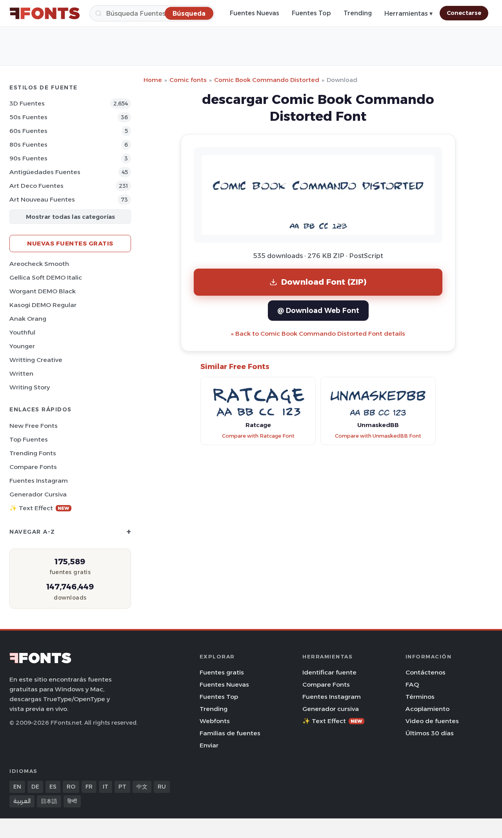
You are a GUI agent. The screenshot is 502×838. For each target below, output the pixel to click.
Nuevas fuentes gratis (70, 243)
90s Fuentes (28, 158)
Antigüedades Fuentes (44, 172)
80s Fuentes (28, 144)
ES (52, 786)
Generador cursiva (38, 494)
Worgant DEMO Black (42, 291)
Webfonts (215, 721)
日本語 (49, 801)
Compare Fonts (33, 467)
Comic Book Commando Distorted (266, 80)
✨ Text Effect (39, 508)
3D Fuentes (27, 103)
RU (162, 786)
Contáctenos (426, 672)
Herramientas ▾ (408, 13)
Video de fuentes (432, 721)
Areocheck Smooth (39, 263)
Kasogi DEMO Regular (42, 305)
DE (35, 786)
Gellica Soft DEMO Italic (45, 277)
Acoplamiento (427, 709)
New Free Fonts (33, 425)
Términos (420, 696)
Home (153, 80)
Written (21, 373)
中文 (141, 786)
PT (122, 786)
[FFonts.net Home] (44, 13)
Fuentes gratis (222, 672)
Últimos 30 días (430, 733)
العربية (22, 801)
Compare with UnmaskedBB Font (378, 436)
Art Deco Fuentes (36, 185)
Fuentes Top (311, 13)
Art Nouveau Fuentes (42, 199)
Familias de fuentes (230, 733)
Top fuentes (28, 439)
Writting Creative (35, 360)
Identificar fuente (329, 672)
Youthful (22, 332)
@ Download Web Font (318, 310)
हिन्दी (72, 801)
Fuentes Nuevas (254, 13)
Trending (358, 13)
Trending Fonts (32, 453)
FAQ (412, 684)
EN (17, 786)
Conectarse (464, 12)
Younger (22, 346)
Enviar (209, 745)
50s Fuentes (28, 117)
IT (105, 786)
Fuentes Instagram (38, 480)
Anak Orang (27, 318)
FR (89, 786)
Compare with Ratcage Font (258, 436)
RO (71, 786)
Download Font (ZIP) (324, 282)
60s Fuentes (28, 131)
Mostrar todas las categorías (70, 216)
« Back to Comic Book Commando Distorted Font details (318, 333)
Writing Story (29, 387)
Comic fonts (188, 80)
